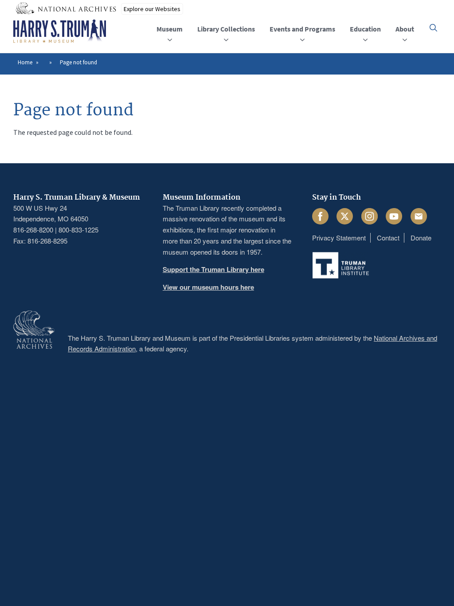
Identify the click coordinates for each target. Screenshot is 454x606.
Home (25, 62)
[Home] (59, 31)
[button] (433, 27)
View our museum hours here (208, 287)
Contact (388, 237)
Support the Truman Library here (213, 269)
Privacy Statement (339, 237)
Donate (421, 237)
